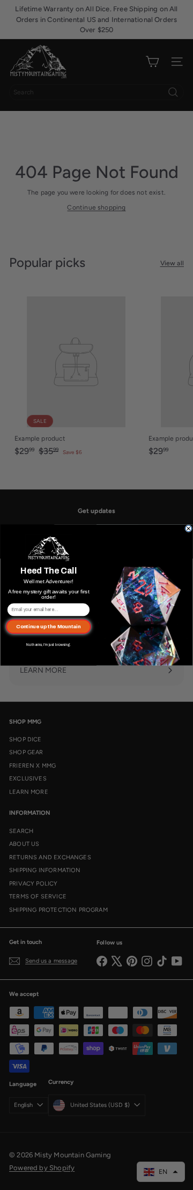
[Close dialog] (188, 528)
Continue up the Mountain (48, 626)
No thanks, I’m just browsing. (48, 645)
